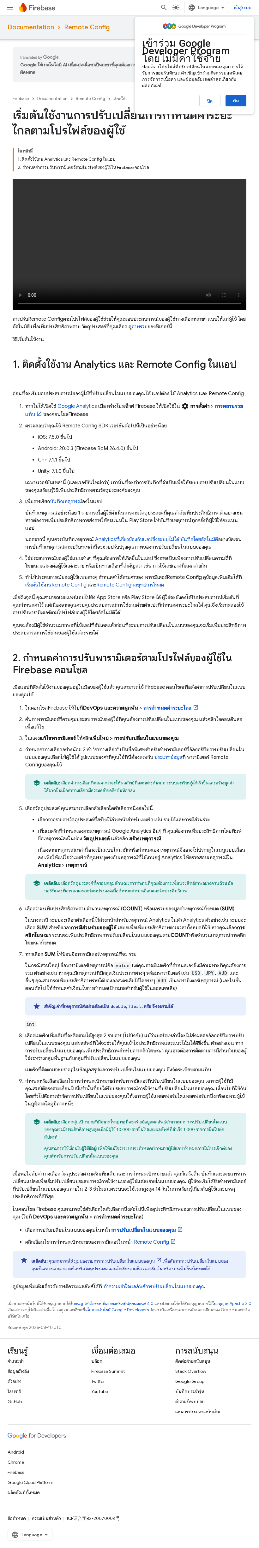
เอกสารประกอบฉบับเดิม (197, 1411)
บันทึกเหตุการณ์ (66, 501)
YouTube (99, 1391)
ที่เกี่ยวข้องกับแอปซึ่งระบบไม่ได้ (137, 539)
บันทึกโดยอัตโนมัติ (199, 539)
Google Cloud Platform (30, 1482)
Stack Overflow (190, 1371)
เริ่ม (236, 101)
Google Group (189, 1381)
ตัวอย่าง (14, 1381)
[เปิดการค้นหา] (164, 7)
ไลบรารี (14, 1391)
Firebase (21, 98)
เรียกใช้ (119, 98)
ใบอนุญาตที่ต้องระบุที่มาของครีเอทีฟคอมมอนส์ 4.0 (112, 1303)
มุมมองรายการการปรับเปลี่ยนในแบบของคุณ (114, 1261)
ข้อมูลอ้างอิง (18, 1371)
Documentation (31, 27)
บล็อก (96, 1361)
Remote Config (87, 27)
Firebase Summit (108, 1371)
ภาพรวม (139, 327)
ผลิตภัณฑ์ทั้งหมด (24, 1492)
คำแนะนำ (16, 1361)
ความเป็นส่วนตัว (46, 1518)
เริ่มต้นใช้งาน (56, 585)
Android (16, 1452)
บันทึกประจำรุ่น (189, 1391)
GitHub (15, 1401)
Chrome (16, 1462)
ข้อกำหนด (17, 1518)
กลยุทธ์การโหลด (130, 585)
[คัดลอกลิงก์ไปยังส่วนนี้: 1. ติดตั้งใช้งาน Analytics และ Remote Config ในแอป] (19, 377)
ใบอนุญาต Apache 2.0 (231, 1303)
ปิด (210, 101)
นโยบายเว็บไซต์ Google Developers (117, 1310)
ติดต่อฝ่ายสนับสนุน (192, 1361)
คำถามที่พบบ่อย (190, 1401)
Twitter (98, 1381)
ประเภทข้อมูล (168, 757)
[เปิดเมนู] (10, 7)
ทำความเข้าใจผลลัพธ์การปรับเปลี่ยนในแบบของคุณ (154, 1286)
